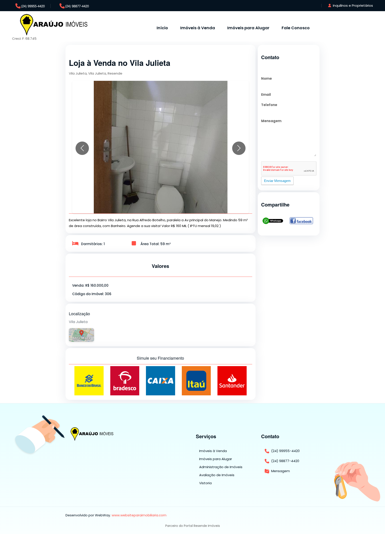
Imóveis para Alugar (248, 28)
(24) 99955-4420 (33, 6)
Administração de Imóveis (220, 467)
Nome (266, 78)
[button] (82, 148)
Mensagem (271, 121)
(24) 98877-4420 (77, 6)
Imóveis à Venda (197, 28)
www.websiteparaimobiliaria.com (139, 515)
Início (162, 28)
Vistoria (205, 483)
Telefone (269, 104)
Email (266, 94)
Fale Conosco (296, 28)
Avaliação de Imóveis (216, 475)
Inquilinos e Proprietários (352, 5)
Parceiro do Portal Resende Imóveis (192, 526)
